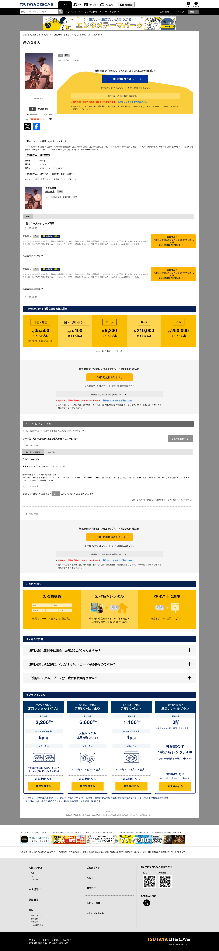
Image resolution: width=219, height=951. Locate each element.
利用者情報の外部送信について (160, 852)
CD (79, 4)
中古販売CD (110, 4)
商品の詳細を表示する (32, 255)
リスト (188, 6)
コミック (93, 4)
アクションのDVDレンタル (81, 35)
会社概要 (23, 852)
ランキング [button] (110, 11)
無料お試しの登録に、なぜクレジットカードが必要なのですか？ (72, 664)
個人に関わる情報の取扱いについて (109, 852)
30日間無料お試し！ (125, 79)
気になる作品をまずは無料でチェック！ (166, 832)
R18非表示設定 (37, 925)
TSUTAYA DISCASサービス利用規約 (52, 852)
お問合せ (91, 888)
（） (50, 118)
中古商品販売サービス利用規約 (81, 852)
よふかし (63, 466)
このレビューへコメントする (179, 499)
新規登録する (43, 786)
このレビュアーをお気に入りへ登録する (147, 499)
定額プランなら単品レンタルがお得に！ (133, 832)
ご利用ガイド (166, 11)
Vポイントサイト (95, 913)
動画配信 (129, 4)
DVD (65, 4)
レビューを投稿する (179, 438)
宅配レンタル (36, 915)
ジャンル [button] (72, 11)
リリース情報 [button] (91, 11)
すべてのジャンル (45, 35)
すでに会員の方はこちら (138, 87)
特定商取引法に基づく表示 (136, 852)
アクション (77, 60)
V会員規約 (33, 852)
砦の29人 (50, 191)
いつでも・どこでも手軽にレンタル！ (34, 832)
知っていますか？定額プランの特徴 (99, 832)
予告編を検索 (43, 108)
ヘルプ (180, 11)
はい (55, 493)
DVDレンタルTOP (29, 35)
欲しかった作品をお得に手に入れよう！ (68, 832)
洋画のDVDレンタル (61, 35)
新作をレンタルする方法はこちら (132, 101)
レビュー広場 (93, 903)
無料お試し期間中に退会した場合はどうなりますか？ (65, 650)
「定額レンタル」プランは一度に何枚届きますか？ (63, 678)
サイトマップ (179, 852)
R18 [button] (192, 11)
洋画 (68, 60)
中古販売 (34, 922)
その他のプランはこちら (111, 87)
